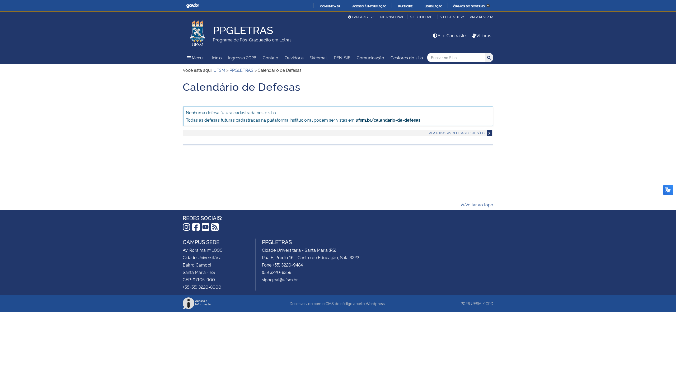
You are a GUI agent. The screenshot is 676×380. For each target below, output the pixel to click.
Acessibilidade (422, 17)
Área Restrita (481, 17)
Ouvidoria (294, 57)
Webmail (318, 57)
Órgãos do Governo (469, 6)
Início (217, 57)
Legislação (433, 6)
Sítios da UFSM (452, 17)
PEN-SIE (342, 57)
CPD (489, 303)
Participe (405, 6)
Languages (362, 17)
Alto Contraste (452, 35)
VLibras (483, 35)
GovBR (192, 5)
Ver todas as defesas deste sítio (457, 133)
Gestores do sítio (407, 57)
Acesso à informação (369, 6)
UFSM (476, 303)
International (391, 17)
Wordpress (375, 303)
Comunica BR (330, 6)
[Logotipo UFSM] (198, 32)
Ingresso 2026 (242, 57)
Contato (270, 57)
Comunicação (370, 57)
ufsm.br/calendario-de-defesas (388, 120)
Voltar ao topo (478, 204)
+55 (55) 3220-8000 (202, 287)
